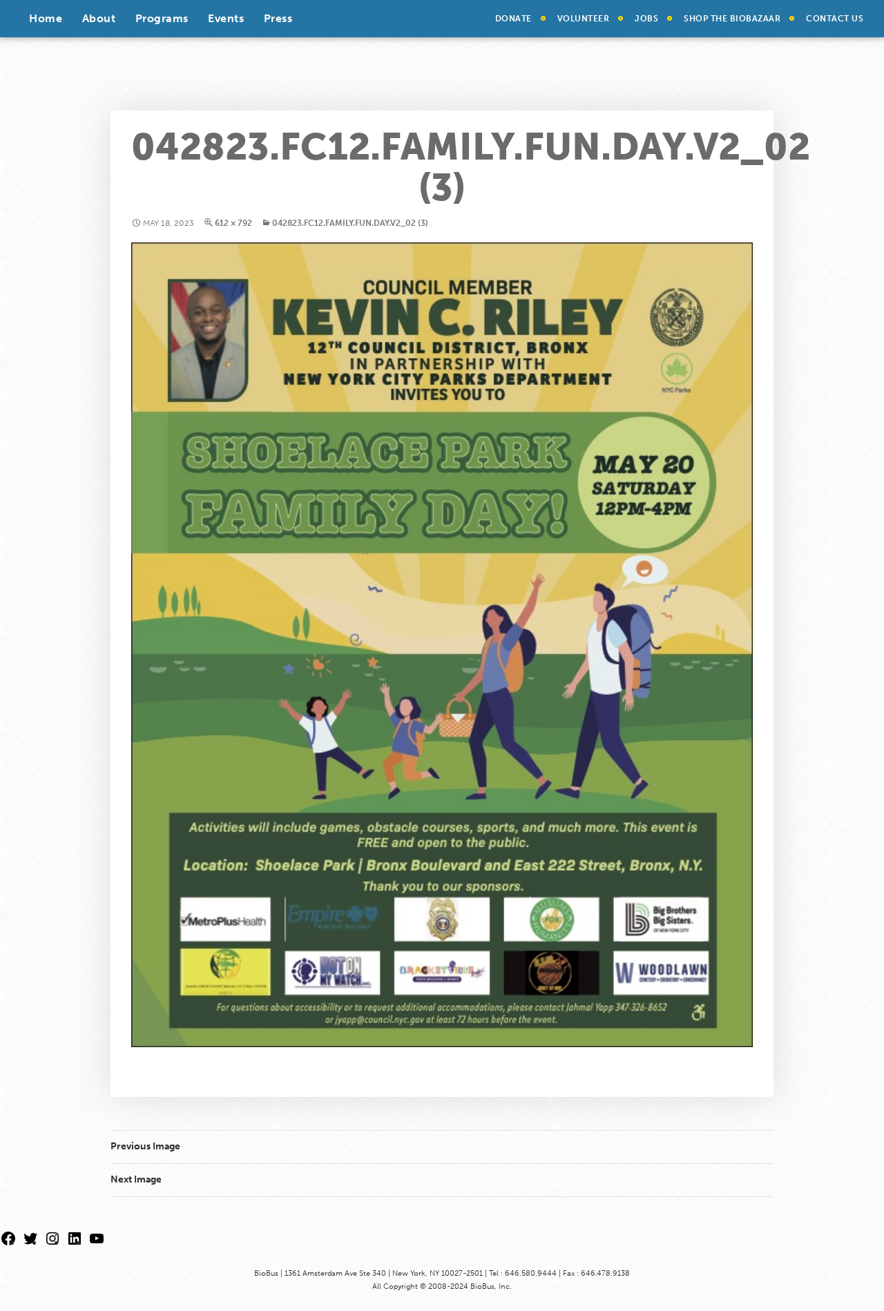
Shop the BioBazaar (732, 18)
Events (226, 18)
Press (278, 18)
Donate (513, 18)
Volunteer (583, 18)
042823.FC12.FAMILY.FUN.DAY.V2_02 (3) (350, 223)
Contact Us (834, 18)
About (99, 18)
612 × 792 (233, 223)
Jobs (646, 18)
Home (45, 18)
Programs (162, 18)
